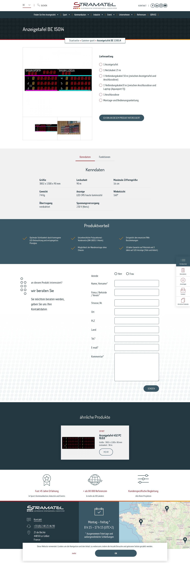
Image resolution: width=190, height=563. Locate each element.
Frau (132, 273)
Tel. (93, 338)
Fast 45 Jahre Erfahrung (47, 491)
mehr (106, 452)
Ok (116, 553)
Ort (92, 311)
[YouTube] (165, 5)
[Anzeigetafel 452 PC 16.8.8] (78, 442)
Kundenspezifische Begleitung (143, 491)
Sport (65, 14)
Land (93, 329)
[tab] (85, 157)
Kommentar (97, 356)
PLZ (93, 320)
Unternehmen (124, 14)
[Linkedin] (157, 5)
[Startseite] (95, 5)
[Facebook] (153, 5)
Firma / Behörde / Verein (99, 294)
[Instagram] (161, 5)
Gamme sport (88, 40)
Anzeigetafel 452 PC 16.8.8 (110, 436)
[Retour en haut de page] (183, 556)
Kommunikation (80, 14)
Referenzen (141, 14)
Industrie (96, 14)
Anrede (94, 275)
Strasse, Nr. (96, 302)
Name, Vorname (99, 283)
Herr (120, 273)
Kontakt (142, 5)
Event (109, 14)
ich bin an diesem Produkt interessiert (121, 117)
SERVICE (153, 14)
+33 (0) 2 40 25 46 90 (44, 526)
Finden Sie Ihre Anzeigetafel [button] (44, 14)
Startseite (74, 40)
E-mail (94, 347)
